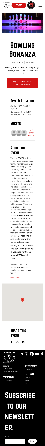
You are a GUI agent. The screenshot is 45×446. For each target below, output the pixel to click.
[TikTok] (42, 354)
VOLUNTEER (7, 368)
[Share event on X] (17, 342)
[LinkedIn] (21, 354)
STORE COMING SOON (11, 371)
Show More (15, 277)
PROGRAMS (7, 381)
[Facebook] (32, 354)
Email (7, 437)
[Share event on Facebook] (11, 342)
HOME (26, 380)
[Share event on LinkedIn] (23, 342)
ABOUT (27, 378)
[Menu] (40, 5)
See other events (22, 84)
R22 (25, 383)
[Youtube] (37, 354)
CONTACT (28, 369)
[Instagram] (26, 354)
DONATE (6, 366)
